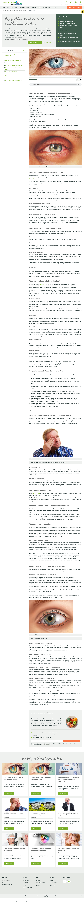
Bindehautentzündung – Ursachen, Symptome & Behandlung (13, 814)
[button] (82, 11)
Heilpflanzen (14, 7)
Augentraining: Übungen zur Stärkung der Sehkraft (68, 849)
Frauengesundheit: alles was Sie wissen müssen (68, 26)
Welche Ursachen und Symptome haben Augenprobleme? (12, 55)
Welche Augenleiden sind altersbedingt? (13, 62)
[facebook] (65, 881)
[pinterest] (69, 881)
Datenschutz (14, 895)
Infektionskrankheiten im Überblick (67, 23)
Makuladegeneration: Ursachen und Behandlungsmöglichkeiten (41, 849)
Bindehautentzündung (34, 178)
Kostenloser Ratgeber (41, 882)
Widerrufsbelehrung (22, 895)
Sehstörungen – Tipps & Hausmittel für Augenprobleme (41, 778)
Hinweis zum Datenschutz (47, 744)
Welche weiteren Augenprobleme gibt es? (13, 60)
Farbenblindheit (36, 493)
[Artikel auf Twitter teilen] (32, 79)
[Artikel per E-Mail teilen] (34, 79)
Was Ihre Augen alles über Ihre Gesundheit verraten (69, 38)
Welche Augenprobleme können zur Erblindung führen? (14, 68)
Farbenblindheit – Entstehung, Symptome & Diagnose (39, 814)
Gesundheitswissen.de (6, 10)
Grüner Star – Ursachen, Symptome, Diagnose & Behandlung (68, 814)
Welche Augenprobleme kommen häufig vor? (13, 58)
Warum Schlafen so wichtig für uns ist (68, 19)
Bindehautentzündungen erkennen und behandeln (68, 34)
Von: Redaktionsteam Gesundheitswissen (42, 713)
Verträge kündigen (38, 895)
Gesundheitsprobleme (23, 10)
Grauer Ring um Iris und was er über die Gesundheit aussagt (14, 778)
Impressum (8, 895)
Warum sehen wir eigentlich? (10, 78)
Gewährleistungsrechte (54, 895)
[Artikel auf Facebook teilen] (30, 79)
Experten (54, 7)
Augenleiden (42, 284)
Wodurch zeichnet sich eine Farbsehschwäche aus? (14, 75)
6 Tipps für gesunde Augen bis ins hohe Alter (13, 65)
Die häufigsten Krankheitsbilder (66, 21)
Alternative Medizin (24, 7)
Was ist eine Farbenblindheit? (11, 71)
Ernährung (34, 7)
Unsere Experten (53, 882)
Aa (78, 79)
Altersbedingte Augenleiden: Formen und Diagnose (14, 849)
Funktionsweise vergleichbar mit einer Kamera (14, 80)
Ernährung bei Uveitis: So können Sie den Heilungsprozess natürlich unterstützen (68, 779)
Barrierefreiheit (30, 895)
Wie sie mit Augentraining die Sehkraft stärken (70, 41)
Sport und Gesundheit (44, 7)
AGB (3, 895)
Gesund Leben (5, 7)
